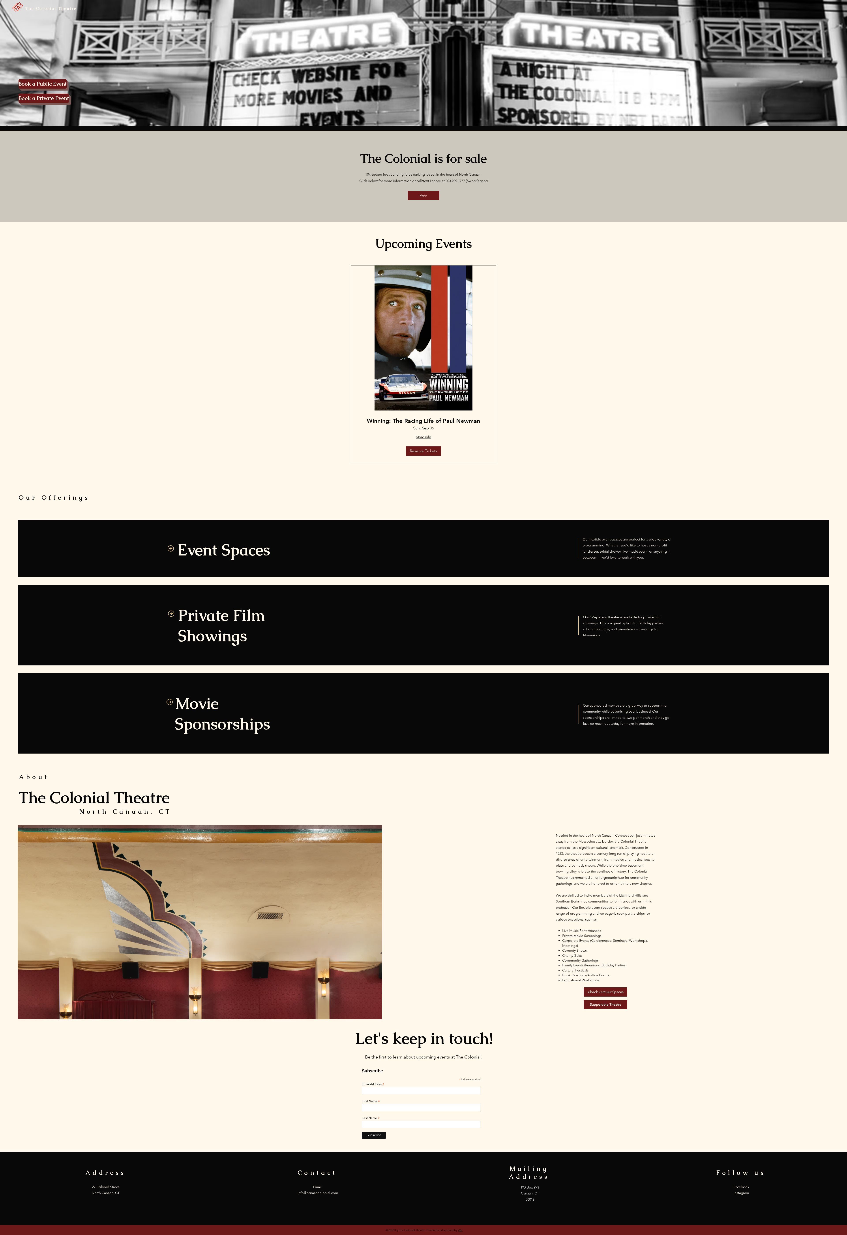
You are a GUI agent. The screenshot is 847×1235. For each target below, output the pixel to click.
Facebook (741, 1187)
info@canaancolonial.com (318, 1193)
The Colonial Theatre (51, 8)
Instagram (741, 1193)
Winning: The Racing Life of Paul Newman (423, 421)
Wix (460, 1230)
